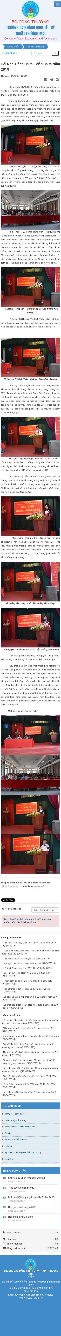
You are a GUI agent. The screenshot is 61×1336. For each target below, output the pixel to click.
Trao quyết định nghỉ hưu (21, 1187)
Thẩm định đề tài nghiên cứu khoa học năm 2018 (28, 981)
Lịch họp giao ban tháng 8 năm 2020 (27, 1178)
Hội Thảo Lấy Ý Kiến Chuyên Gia (19, 958)
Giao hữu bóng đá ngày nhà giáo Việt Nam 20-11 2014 (29, 1076)
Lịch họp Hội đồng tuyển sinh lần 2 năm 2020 (31, 1197)
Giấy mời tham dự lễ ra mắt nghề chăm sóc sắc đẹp (28, 1028)
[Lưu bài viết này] (57, 79)
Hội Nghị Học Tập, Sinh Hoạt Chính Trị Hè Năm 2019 (30, 942)
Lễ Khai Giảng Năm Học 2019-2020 (21, 968)
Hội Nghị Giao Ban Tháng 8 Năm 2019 (22, 963)
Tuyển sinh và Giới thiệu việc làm (20, 1126)
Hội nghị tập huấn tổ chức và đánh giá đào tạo (27, 989)
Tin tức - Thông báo (14, 1114)
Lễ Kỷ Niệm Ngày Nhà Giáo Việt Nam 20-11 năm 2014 (29, 1084)
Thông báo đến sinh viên (16, 1139)
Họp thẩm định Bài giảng (21, 1216)
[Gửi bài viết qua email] (46, 79)
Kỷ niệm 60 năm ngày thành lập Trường (23, 1152)
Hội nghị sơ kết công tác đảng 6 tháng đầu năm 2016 (29, 1092)
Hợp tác (8, 1146)
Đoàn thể (9, 1159)
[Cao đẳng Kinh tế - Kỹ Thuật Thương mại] (30, 1264)
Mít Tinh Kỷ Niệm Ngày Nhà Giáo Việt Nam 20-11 (28, 973)
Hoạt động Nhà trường (15, 1120)
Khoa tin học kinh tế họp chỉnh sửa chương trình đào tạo (31, 1036)
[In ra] (52, 79)
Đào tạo (8, 1133)
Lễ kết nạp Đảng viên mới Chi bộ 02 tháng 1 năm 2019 (30, 997)
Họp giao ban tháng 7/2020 (22, 1207)
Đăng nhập (9, 53)
